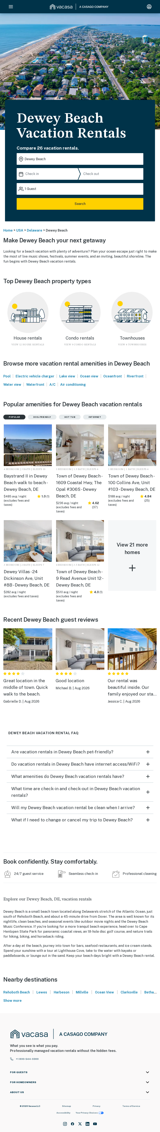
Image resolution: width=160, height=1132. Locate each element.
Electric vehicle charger (35, 376)
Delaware (34, 230)
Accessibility (63, 1112)
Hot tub (69, 417)
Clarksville (129, 992)
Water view (12, 385)
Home (8, 230)
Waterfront (35, 385)
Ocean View (104, 992)
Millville (82, 992)
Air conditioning (73, 385)
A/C (52, 385)
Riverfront (135, 376)
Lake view (67, 376)
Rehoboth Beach (16, 992)
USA (19, 230)
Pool (7, 376)
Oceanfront (112, 376)
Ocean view (89, 376)
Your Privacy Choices (87, 1112)
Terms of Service (131, 1106)
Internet (95, 417)
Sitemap (66, 1106)
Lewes (41, 992)
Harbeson (61, 992)
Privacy (96, 1106)
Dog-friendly (42, 417)
